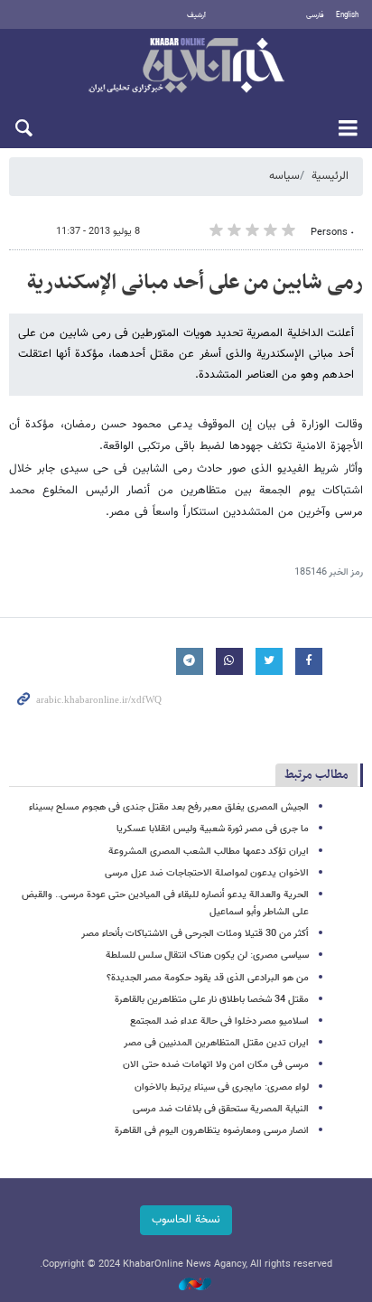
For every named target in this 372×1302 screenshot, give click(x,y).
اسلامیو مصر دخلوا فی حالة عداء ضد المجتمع (219, 1021)
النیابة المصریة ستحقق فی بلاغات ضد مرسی (221, 1109)
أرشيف (196, 15)
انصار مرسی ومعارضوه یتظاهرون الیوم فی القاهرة (212, 1130)
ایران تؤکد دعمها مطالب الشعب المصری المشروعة (208, 851)
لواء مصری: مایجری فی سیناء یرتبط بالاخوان (222, 1087)
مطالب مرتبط (316, 774)
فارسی (315, 15)
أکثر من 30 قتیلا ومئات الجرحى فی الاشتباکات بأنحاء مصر (195, 933)
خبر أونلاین (186, 67)
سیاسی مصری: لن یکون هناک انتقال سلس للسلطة (207, 955)
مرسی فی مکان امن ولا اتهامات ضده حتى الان (216, 1065)
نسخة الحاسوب (186, 1220)
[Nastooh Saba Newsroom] (186, 1285)
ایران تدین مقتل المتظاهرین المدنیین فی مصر (216, 1043)
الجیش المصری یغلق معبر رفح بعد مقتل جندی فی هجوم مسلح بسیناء (169, 807)
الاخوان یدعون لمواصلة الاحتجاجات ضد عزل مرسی (207, 873)
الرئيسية (330, 176)
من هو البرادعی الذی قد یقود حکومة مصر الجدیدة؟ (208, 978)
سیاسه (284, 176)
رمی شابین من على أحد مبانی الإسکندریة (195, 283)
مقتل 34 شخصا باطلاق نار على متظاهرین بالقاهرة (212, 999)
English (347, 15)
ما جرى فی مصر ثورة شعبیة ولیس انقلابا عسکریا (212, 829)
